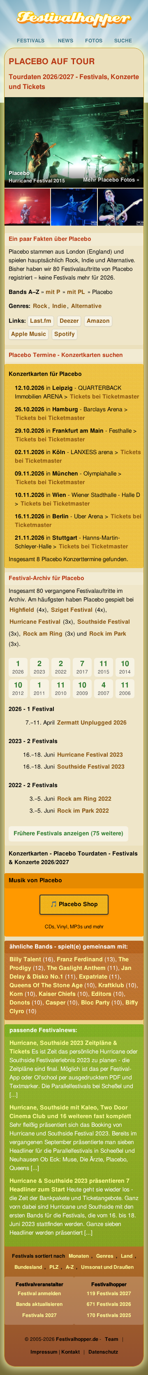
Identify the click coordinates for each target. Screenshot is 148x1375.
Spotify (64, 334)
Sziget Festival (71, 610)
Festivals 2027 (39, 1315)
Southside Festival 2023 (91, 767)
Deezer (69, 321)
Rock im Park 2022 (83, 811)
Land (126, 1256)
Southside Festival (103, 622)
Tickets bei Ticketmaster (104, 397)
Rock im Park (107, 634)
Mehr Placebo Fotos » (111, 180)
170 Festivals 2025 (109, 1315)
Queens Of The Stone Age (46, 985)
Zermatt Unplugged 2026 (92, 723)
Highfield (21, 610)
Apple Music (28, 334)
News (65, 40)
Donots (19, 1003)
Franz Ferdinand (80, 959)
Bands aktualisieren (39, 1304)
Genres (104, 1256)
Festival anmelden (39, 1293)
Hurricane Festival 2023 (90, 755)
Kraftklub (111, 985)
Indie (59, 306)
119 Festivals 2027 (109, 1293)
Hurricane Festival (34, 622)
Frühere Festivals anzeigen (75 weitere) (68, 834)
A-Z (70, 1267)
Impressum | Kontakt (55, 1351)
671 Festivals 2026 (109, 1304)
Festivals (30, 40)
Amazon (98, 321)
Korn (16, 994)
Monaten (79, 1256)
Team (111, 1339)
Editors (101, 994)
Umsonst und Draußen (107, 1267)
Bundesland (28, 1267)
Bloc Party (95, 1003)
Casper (55, 1003)
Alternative (86, 306)
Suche (123, 40)
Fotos (93, 40)
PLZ (53, 1267)
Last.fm (40, 321)
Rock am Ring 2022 (84, 799)
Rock (40, 306)
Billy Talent (25, 959)
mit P (53, 292)
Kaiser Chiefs (57, 994)
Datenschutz (103, 1351)
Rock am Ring (42, 634)
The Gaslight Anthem (76, 968)
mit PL (76, 292)
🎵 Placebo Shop (74, 904)
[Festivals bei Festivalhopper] (74, 17)
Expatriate (93, 977)
